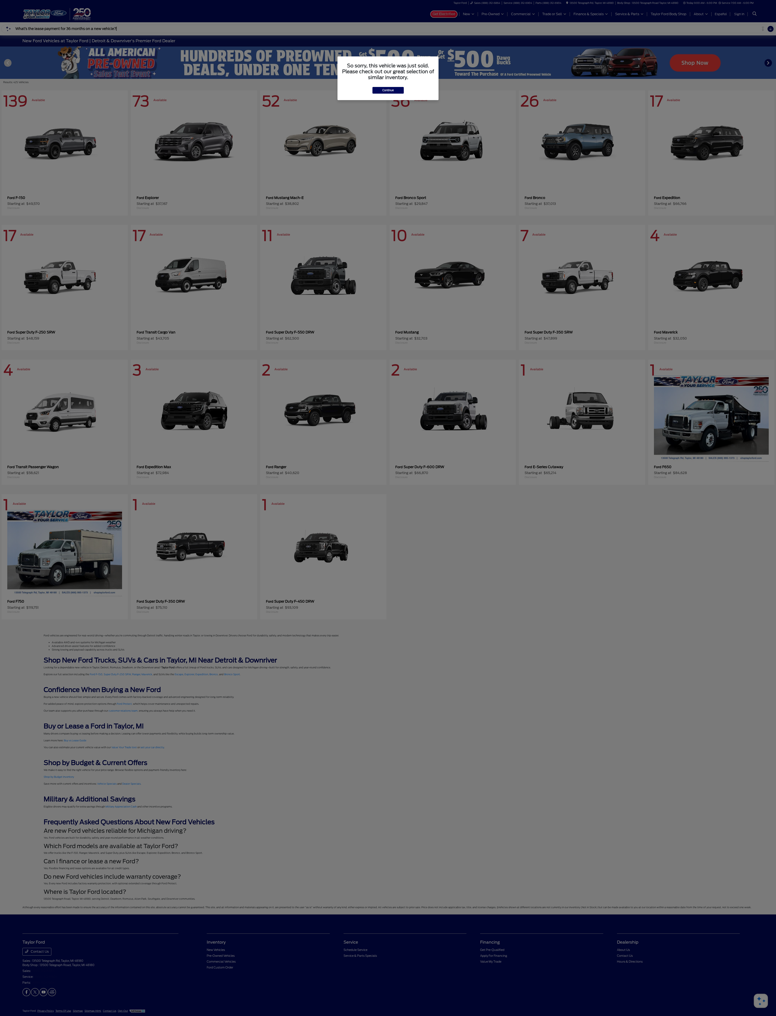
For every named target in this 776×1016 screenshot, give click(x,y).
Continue (388, 90)
